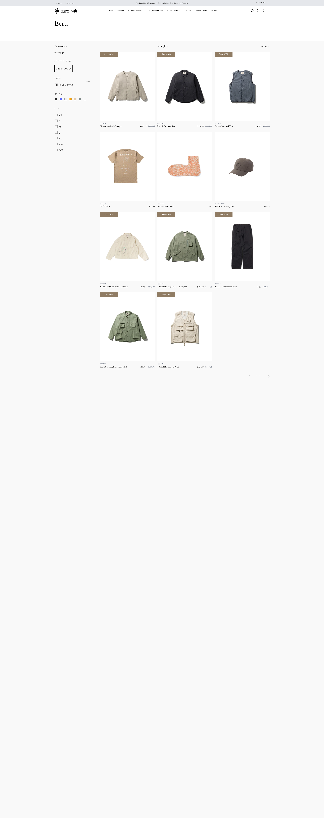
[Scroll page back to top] (317, 811)
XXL (61, 144)
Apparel (103, 123)
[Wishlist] (263, 11)
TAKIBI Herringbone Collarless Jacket (172, 287)
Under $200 (66, 85)
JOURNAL (215, 11)
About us (69, 3)
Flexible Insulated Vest (224, 126)
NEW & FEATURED (116, 11)
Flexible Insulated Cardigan (111, 126)
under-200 (62, 68)
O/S (61, 150)
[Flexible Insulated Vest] (242, 86)
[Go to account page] (257, 11)
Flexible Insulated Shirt (166, 126)
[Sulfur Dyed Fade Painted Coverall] (127, 246)
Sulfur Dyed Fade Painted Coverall (114, 287)
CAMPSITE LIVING (155, 11)
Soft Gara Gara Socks (165, 207)
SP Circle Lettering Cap (224, 207)
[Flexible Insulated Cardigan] (127, 86)
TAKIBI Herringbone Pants (226, 287)
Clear (88, 81)
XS (60, 115)
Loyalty (58, 3)
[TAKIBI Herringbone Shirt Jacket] (127, 326)
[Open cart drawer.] (268, 11)
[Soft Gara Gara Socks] (184, 166)
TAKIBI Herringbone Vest (168, 367)
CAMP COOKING (174, 11)
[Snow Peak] (65, 11)
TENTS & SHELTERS (136, 11)
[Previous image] (103, 86)
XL (60, 138)
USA (265, 3)
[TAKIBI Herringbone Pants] (242, 246)
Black (57, 100)
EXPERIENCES (201, 11)
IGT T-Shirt (105, 207)
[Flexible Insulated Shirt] (184, 86)
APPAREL (188, 11)
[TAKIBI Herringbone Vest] (184, 326)
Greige (86, 100)
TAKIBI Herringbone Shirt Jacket (113, 367)
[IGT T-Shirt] (127, 166)
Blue (62, 100)
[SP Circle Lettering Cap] (242, 166)
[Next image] (151, 86)
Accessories (220, 203)
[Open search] (252, 11)
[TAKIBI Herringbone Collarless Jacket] (184, 246)
